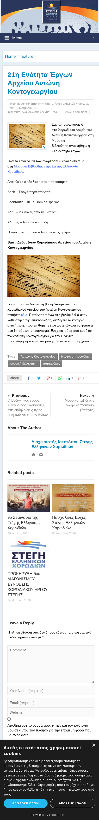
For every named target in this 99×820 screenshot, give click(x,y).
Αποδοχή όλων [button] (25, 803)
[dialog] (49, 780)
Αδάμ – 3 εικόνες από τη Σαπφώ (31, 212)
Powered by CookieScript (49, 815)
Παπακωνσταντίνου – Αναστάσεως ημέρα (38, 232)
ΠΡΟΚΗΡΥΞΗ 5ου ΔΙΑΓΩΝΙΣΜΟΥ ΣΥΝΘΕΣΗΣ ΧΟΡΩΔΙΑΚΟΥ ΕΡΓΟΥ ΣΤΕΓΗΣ (27, 584)
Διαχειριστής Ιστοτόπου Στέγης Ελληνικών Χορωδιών (62, 444)
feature (27, 56)
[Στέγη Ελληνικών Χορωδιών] (49, 16)
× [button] (93, 745)
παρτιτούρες (51, 363)
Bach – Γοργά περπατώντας (28, 192)
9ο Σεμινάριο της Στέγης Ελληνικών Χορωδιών (24, 522)
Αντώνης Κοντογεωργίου (38, 356)
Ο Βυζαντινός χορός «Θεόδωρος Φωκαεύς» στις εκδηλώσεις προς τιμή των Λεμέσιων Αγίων (27, 405)
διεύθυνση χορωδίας (75, 356)
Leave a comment (75, 112)
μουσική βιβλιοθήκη (23, 363)
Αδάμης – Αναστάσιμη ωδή (27, 222)
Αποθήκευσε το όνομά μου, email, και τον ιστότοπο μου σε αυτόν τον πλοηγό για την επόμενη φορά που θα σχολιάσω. (49, 730)
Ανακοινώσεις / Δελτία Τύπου (40, 112)
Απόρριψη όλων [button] (72, 803)
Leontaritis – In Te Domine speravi (33, 202)
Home (10, 56)
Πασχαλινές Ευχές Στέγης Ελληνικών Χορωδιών (69, 522)
